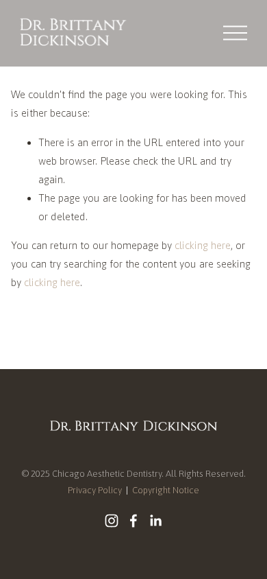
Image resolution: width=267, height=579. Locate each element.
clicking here (203, 245)
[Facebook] (133, 521)
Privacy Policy (95, 490)
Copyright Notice (165, 490)
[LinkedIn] (155, 521)
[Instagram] (111, 521)
